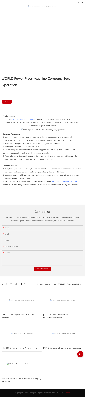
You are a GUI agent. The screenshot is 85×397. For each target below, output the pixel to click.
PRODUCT (61, 284)
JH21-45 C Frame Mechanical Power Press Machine (55, 316)
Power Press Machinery (74, 284)
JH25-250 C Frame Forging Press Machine (19, 348)
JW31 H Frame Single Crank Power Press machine (18, 316)
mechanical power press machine (64, 181)
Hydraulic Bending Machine (23, 119)
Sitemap (66, 393)
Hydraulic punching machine (46, 284)
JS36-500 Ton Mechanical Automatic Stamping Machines (21, 380)
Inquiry (7, 101)
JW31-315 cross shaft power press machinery (62, 348)
